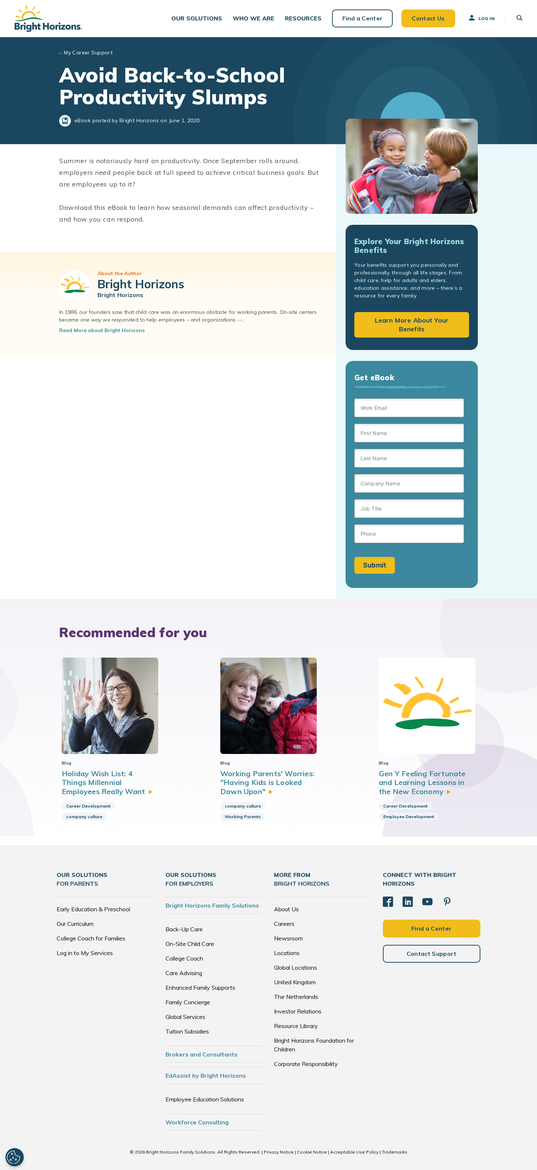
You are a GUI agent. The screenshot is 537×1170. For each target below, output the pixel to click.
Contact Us (428, 18)
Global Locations (295, 967)
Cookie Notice (312, 1152)
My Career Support (88, 52)
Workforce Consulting (197, 1122)
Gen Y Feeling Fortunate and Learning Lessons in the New (422, 782)
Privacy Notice (279, 1152)
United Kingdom (295, 982)
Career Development (88, 806)
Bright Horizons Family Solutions (212, 905)
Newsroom (288, 938)
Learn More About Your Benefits (412, 324)
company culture (84, 816)
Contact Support (432, 953)
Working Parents (243, 816)
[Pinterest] (447, 902)
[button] (196, 18)
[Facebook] (388, 902)
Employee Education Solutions (204, 1099)
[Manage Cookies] (14, 1157)
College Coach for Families (91, 938)
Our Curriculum (75, 923)
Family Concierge (187, 1002)
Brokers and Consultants (201, 1054)
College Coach (184, 958)
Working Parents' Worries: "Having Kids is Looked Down (267, 782)
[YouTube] (427, 902)
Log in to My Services (85, 953)
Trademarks (394, 1152)
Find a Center (362, 18)
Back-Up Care (184, 929)
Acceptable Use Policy (354, 1152)
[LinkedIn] (408, 902)
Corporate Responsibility (306, 1063)
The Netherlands (296, 996)
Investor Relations (297, 1011)
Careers (284, 923)
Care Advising (183, 973)
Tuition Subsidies (187, 1031)
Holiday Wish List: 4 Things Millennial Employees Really (103, 782)
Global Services (185, 1016)
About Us (286, 909)
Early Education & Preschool (93, 909)
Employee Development (408, 816)
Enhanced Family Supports (200, 987)
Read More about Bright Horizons (102, 330)
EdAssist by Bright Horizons (205, 1075)
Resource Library (296, 1025)
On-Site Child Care (189, 943)
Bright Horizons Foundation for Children (314, 1045)
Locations (287, 953)
